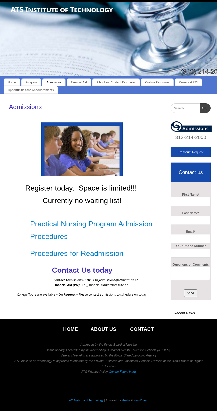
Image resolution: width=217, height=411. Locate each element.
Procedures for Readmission (76, 253)
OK (203, 108)
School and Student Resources (115, 82)
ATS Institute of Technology (62, 9)
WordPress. (141, 400)
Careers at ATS (188, 82)
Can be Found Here (122, 371)
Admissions (54, 82)
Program (31, 82)
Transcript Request (190, 152)
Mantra (126, 400)
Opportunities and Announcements (31, 90)
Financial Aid (79, 82)
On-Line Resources (157, 82)
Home (12, 82)
